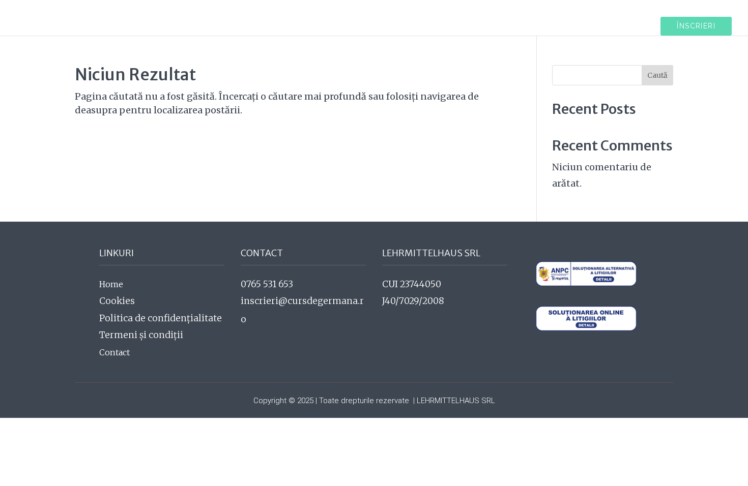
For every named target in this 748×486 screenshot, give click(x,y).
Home (111, 284)
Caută (657, 75)
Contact (114, 352)
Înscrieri (696, 26)
